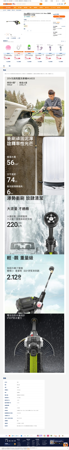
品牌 (15, 7)
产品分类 (8, 7)
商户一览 (46, 7)
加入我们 (18, 442)
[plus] (31, 31)
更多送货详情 (63, 26)
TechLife (54, 7)
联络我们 (33, 444)
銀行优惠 (25, 7)
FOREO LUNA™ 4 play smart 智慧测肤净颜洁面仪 (8, 55)
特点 (4, 66)
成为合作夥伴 (19, 446)
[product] (8, 47)
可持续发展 (19, 444)
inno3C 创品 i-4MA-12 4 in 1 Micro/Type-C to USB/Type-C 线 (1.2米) (18, 55)
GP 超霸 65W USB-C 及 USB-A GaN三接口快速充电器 (29, 55)
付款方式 (28, 442)
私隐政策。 (28, 448)
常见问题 (33, 442)
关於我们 (18, 440)
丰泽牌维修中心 (44, 444)
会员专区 (41, 7)
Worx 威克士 (27, 13)
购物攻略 (35, 7)
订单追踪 (28, 446)
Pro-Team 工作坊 (44, 440)
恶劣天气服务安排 (44, 443)
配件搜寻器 (28, 444)
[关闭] (67, 448)
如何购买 (28, 440)
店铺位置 (6, 443)
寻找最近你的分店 (7, 444)
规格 (9, 66)
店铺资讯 (33, 446)
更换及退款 (37, 443)
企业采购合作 (24, 441)
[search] (41, 4)
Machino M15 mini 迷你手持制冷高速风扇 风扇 (50, 55)
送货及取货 (37, 440)
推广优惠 (19, 7)
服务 (30, 7)
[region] (34, 448)
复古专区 (58, 7)
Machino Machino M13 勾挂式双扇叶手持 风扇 (39, 55)
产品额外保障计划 (38, 445)
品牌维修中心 (33, 441)
